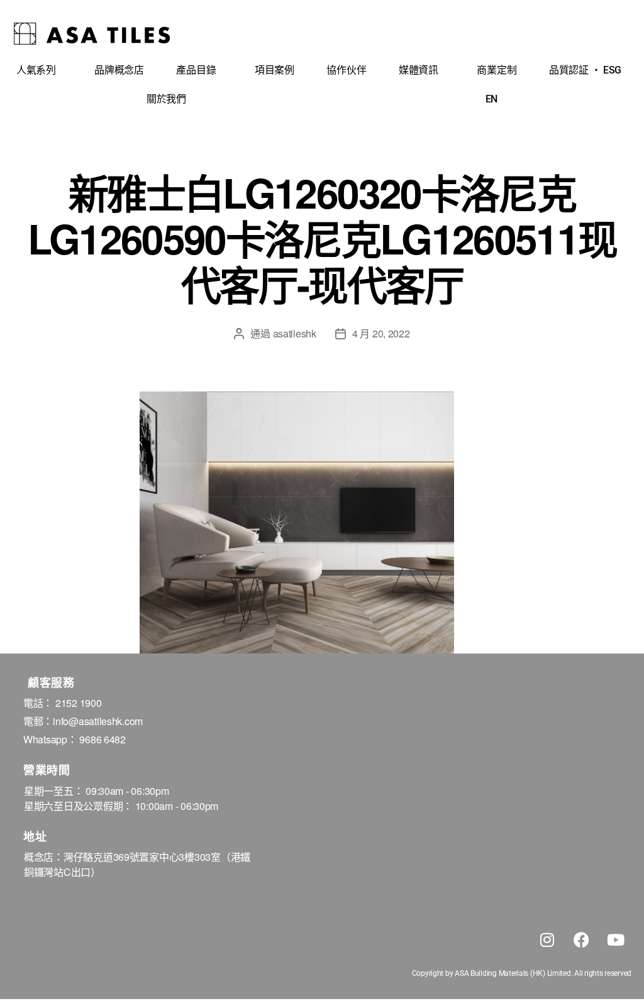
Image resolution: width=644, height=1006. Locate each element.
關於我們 (166, 99)
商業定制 (496, 70)
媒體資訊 (418, 70)
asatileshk (294, 333)
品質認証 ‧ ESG (585, 70)
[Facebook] (581, 939)
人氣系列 (36, 70)
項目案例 (274, 70)
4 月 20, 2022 (381, 333)
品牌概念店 (119, 70)
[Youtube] (615, 939)
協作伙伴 (346, 70)
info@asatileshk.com (98, 721)
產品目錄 (196, 70)
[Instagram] (547, 939)
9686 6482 (102, 739)
